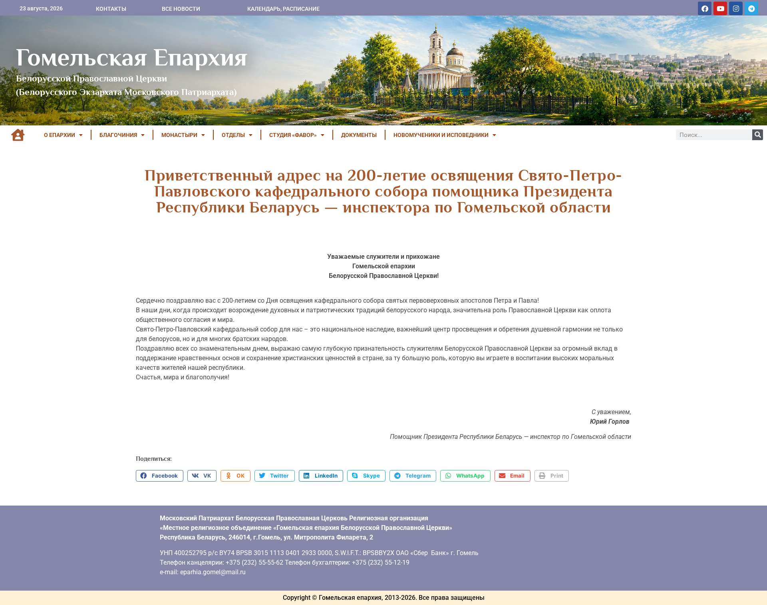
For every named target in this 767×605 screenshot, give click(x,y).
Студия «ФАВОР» (293, 135)
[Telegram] (751, 8)
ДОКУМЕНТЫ (359, 135)
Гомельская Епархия (131, 57)
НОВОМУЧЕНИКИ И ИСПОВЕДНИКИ (441, 135)
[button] (159, 476)
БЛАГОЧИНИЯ (118, 135)
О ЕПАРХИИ (59, 135)
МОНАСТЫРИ (179, 135)
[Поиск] (757, 134)
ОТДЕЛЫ (233, 135)
